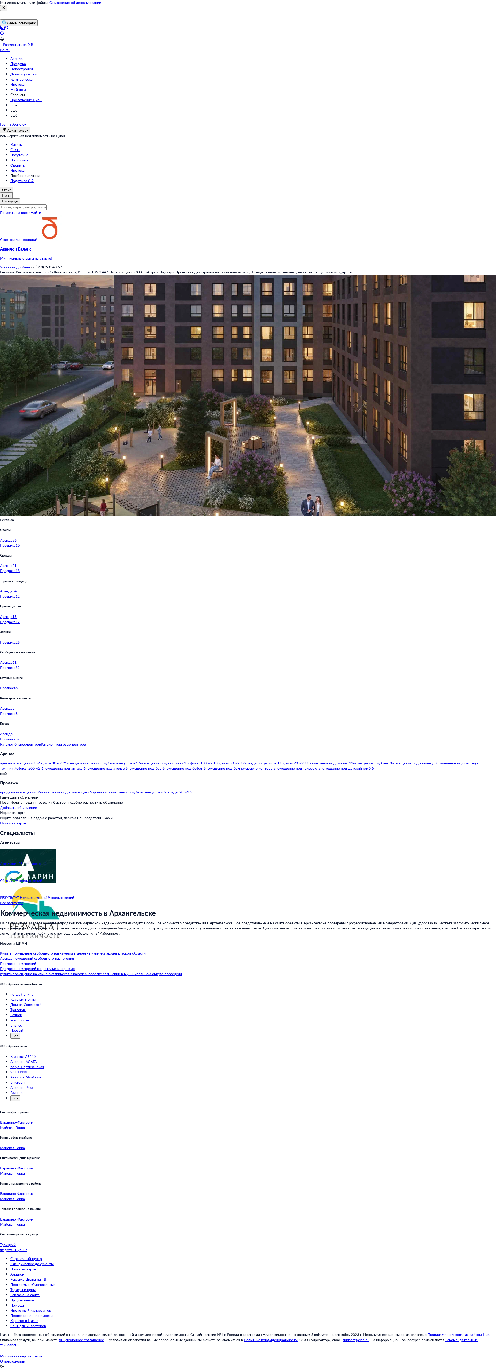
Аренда (16, 58)
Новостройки (21, 68)
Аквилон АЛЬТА (23, 1061)
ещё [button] (3, 773)
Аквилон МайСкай (25, 1077)
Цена (6, 195)
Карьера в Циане (24, 1320)
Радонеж (17, 1092)
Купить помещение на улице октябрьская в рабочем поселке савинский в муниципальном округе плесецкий (91, 973)
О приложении (12, 1361)
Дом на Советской (25, 1004)
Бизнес (16, 1025)
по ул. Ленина (21, 994)
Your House (19, 1020)
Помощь (17, 1305)
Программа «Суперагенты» (32, 1284)
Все (15, 1035)
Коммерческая (22, 79)
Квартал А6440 (23, 1056)
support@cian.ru (356, 1339)
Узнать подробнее (15, 266)
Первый (16, 1030)
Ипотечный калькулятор (30, 1310)
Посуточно (19, 154)
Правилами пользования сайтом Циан (460, 1334)
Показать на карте (15, 212)
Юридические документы (32, 1263)
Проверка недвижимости (31, 1315)
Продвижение (22, 1299)
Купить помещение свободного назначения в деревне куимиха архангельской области (73, 953)
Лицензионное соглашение (81, 1339)
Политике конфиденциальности (271, 1339)
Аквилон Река (21, 1087)
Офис (6, 189)
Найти (35, 212)
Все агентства (11, 902)
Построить (19, 160)
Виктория (18, 1082)
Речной (16, 1014)
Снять (15, 149)
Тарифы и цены (23, 1289)
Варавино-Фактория (17, 1122)
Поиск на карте (23, 1268)
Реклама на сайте (25, 1294)
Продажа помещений (18, 963)
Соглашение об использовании (75, 2)
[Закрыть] (3, 8)
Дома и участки (23, 74)
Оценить (17, 165)
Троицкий (8, 1244)
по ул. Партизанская (27, 1066)
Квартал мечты (23, 999)
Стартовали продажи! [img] (18, 239)
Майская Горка (12, 1127)
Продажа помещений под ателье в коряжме (37, 968)
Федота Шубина (13, 1249)
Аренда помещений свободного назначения (37, 958)
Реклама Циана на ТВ (28, 1279)
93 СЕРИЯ (18, 1071)
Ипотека (17, 84)
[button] (248, 253)
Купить (16, 144)
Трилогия (18, 1009)
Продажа (18, 63)
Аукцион (17, 1274)
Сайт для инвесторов (28, 1325)
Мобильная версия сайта (21, 1356)
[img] (50, 239)
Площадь (10, 201)
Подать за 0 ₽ (22, 180)
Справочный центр (26, 1258)
